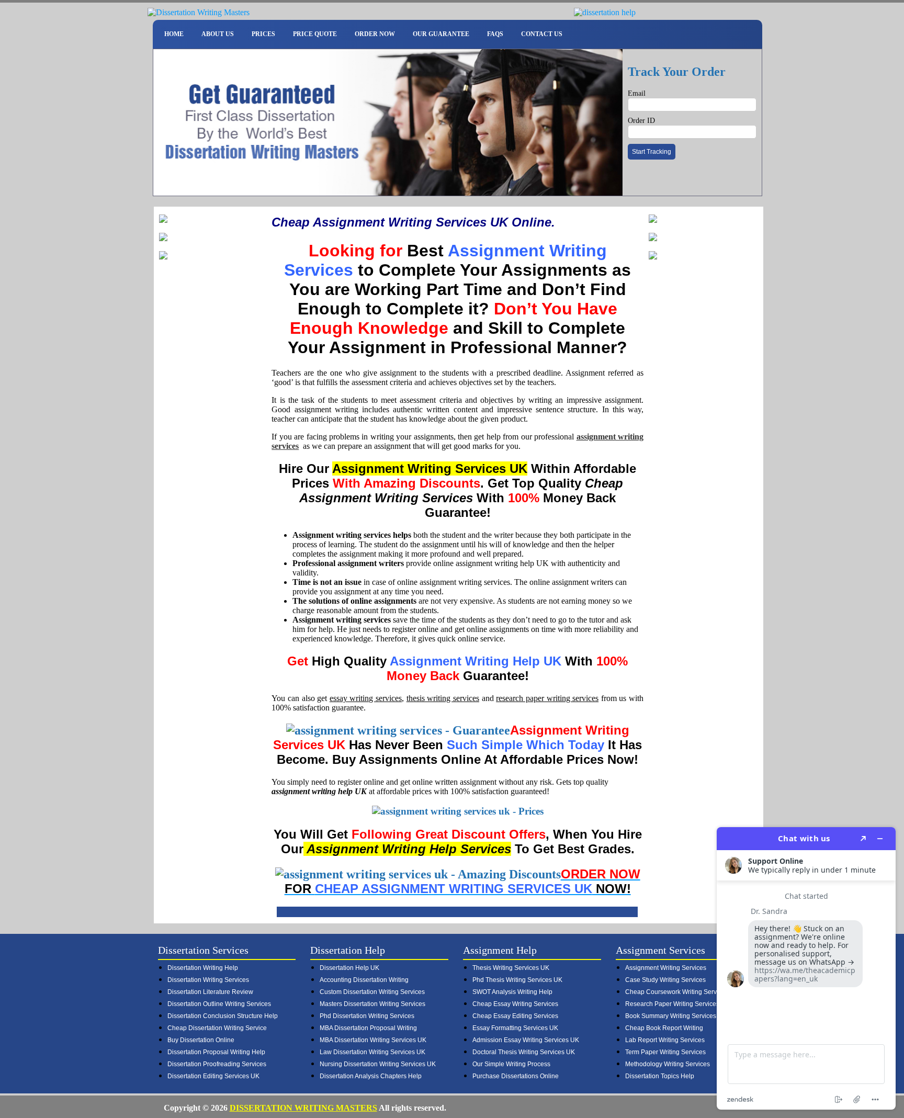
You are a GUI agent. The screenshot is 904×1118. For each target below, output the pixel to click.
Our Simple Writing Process (511, 1064)
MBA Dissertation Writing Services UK (373, 1040)
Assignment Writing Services (665, 968)
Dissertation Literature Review (210, 992)
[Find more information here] (806, 968)
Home (174, 34)
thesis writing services (442, 698)
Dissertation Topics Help (659, 1076)
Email (637, 93)
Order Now (375, 34)
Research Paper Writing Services (672, 1004)
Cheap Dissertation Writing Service (217, 1028)
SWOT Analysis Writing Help (512, 992)
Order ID (641, 121)
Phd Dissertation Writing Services (367, 1016)
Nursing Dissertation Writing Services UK (378, 1064)
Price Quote (315, 34)
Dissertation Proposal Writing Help (216, 1052)
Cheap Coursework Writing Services (676, 992)
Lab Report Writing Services (665, 1040)
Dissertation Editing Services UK (213, 1076)
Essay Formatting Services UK (515, 1028)
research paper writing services (547, 698)
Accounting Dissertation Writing (364, 980)
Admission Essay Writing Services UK (525, 1040)
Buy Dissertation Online (200, 1040)
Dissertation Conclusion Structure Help (222, 1016)
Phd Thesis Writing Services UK (517, 980)
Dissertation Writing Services (208, 980)
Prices (263, 34)
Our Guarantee (441, 34)
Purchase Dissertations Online (515, 1076)
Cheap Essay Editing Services (515, 1016)
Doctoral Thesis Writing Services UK (523, 1052)
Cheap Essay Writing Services (515, 1004)
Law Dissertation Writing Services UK (372, 1052)
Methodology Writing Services (667, 1064)
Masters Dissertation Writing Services (372, 1004)
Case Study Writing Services (665, 980)
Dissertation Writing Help (202, 968)
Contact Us (541, 34)
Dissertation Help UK (349, 968)
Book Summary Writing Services (670, 1016)
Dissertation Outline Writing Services (219, 1004)
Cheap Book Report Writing (664, 1028)
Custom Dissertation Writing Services (372, 992)
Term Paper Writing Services (665, 1052)
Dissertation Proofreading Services (216, 1064)
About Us (217, 34)
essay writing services (366, 698)
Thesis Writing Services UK (510, 968)
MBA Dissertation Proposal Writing (368, 1028)
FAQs (495, 34)
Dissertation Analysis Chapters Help (371, 1076)
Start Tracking (651, 151)
